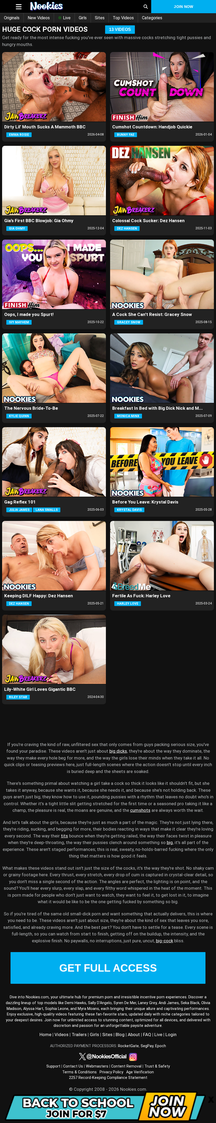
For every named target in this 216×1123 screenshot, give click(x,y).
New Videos (39, 17)
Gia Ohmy (17, 228)
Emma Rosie (19, 135)
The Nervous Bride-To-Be (31, 408)
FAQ (147, 1034)
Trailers (79, 1034)
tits (64, 835)
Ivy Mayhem (19, 322)
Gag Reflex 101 (20, 502)
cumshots (140, 810)
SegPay (147, 1046)
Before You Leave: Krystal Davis (145, 502)
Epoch (160, 1046)
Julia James (19, 510)
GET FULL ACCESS (108, 968)
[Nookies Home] (76, 6)
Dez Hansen (127, 228)
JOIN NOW (183, 6)
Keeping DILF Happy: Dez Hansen (38, 595)
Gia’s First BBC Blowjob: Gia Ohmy (38, 220)
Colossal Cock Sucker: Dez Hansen (148, 220)
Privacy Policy (111, 1072)
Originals (11, 17)
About (134, 1034)
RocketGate (128, 1046)
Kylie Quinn (19, 416)
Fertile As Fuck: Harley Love (141, 595)
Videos (61, 1034)
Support (53, 1066)
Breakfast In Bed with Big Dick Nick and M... (157, 408)
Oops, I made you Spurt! (29, 314)
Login (170, 1034)
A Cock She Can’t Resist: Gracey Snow (152, 314)
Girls (83, 17)
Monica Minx (128, 416)
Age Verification (140, 1072)
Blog (120, 1034)
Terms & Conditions (79, 1072)
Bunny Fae (125, 135)
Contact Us (73, 1066)
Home (45, 1034)
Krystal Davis (129, 510)
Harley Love (127, 603)
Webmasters (97, 1066)
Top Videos (123, 17)
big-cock (164, 940)
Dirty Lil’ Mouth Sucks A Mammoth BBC (45, 126)
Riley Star (18, 697)
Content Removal (126, 1066)
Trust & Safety (157, 1066)
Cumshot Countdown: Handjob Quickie (152, 126)
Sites (100, 17)
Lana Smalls (47, 510)
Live (66, 17)
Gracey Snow (128, 322)
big (170, 842)
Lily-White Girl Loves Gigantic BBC (40, 689)
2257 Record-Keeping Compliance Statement (108, 1077)
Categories (152, 17)
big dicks (118, 751)
